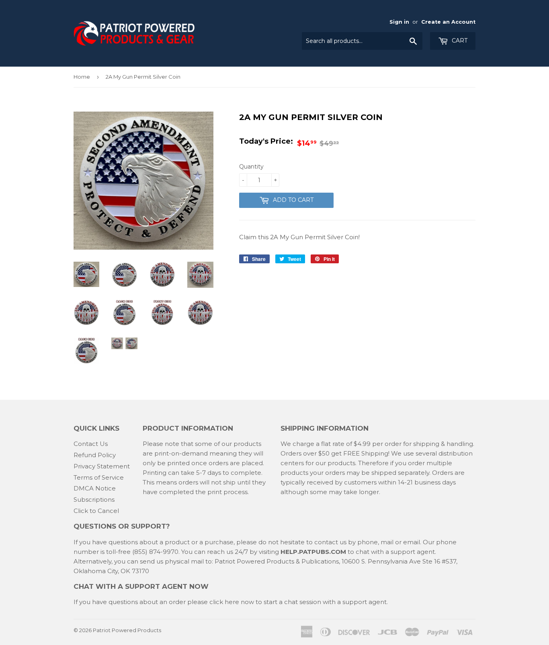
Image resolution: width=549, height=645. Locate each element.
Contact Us (91, 444)
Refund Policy (95, 455)
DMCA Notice (95, 488)
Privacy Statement (102, 466)
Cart (458, 40)
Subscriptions (94, 499)
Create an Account (448, 22)
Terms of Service (99, 477)
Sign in (399, 22)
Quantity (251, 166)
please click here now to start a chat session (253, 602)
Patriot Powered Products (127, 630)
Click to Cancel (96, 511)
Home (82, 76)
